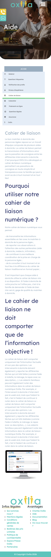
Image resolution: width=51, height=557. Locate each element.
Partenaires (12, 547)
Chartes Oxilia (39, 511)
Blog (34, 520)
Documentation (39, 517)
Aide (34, 514)
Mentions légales (15, 517)
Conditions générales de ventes (13, 523)
